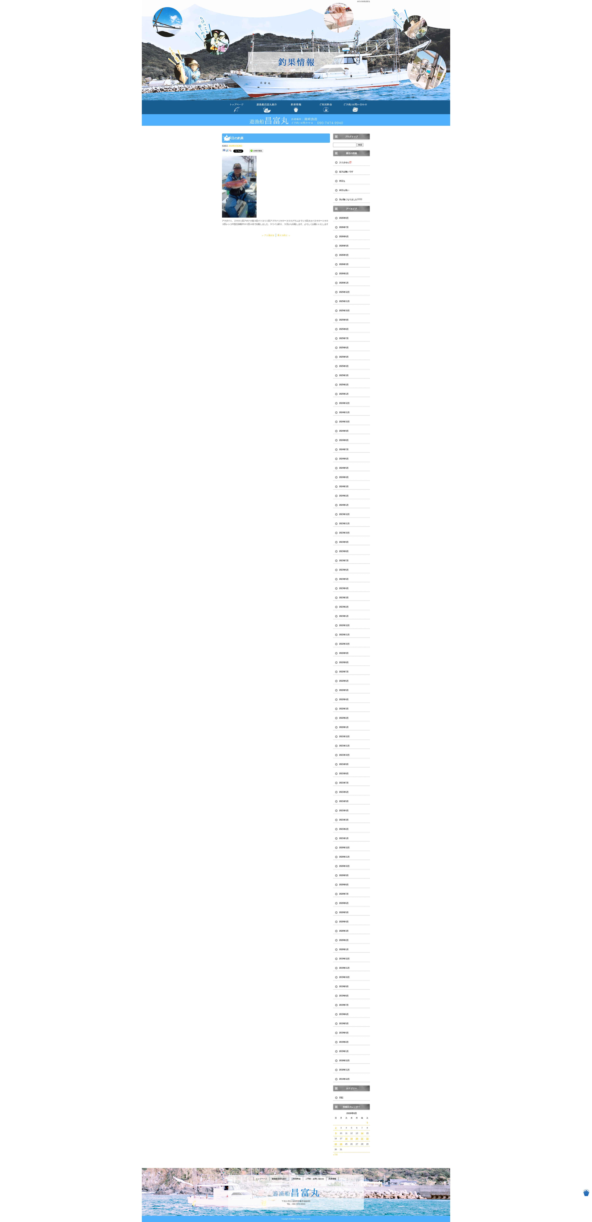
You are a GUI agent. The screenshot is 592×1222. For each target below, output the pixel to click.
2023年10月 (344, 533)
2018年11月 (344, 1070)
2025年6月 (344, 347)
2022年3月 (344, 709)
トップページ (237, 107)
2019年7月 (344, 1005)
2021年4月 (344, 810)
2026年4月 (344, 255)
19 (351, 1139)
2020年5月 (344, 912)
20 (357, 1139)
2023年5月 (344, 579)
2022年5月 (344, 690)
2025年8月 (344, 329)
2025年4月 (344, 366)
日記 (341, 1097)
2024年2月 (344, 496)
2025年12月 (344, 292)
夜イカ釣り (284, 235)
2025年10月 (344, 310)
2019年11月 (344, 968)
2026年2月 (344, 273)
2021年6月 (344, 792)
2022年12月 (344, 625)
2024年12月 (344, 403)
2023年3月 (344, 597)
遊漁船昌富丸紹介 (266, 107)
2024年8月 (344, 440)
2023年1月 (344, 616)
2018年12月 (344, 1060)
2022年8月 (344, 662)
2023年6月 (344, 570)
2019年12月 (344, 959)
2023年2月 (344, 607)
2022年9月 (344, 653)
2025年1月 (344, 394)
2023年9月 (344, 542)
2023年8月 (344, 551)
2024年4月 (344, 477)
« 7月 (335, 1155)
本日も (342, 181)
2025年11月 (344, 301)
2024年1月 (344, 505)
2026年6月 (344, 236)
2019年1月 (344, 1051)
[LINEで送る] (256, 151)
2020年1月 (344, 949)
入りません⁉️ (345, 162)
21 (362, 1139)
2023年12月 (344, 514)
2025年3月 (344, 375)
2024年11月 (344, 412)
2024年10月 (344, 422)
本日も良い (344, 190)
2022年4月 (344, 699)
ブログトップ (351, 136)
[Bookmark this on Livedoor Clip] (227, 151)
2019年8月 (344, 996)
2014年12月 (344, 1079)
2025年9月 (344, 320)
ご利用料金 (325, 107)
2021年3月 (344, 820)
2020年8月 (344, 884)
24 (341, 1144)
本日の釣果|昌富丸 (363, 1)
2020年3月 (344, 931)
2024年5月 (344, 468)
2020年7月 (344, 894)
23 (336, 1144)
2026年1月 (344, 283)
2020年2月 (344, 940)
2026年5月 (344, 246)
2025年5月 (344, 357)
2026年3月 (344, 264)
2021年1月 (344, 838)
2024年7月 (344, 449)
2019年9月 (344, 986)
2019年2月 (344, 1042)
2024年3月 (344, 486)
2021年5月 (344, 801)
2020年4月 (344, 921)
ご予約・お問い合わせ (355, 107)
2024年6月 (344, 459)
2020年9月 (344, 875)
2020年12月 (344, 847)
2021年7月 (344, 783)
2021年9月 (344, 764)
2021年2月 (344, 829)
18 (346, 1139)
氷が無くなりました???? (350, 199)
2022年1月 (344, 727)
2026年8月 (344, 218)
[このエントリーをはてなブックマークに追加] (224, 151)
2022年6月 (344, 681)
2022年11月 (344, 634)
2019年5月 (344, 1023)
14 (362, 1133)
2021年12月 (344, 736)
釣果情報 (296, 107)
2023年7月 (344, 560)
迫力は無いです (346, 172)
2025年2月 (344, 384)
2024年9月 (344, 431)
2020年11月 (344, 857)
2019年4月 (344, 1033)
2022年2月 (344, 718)
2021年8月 (344, 773)
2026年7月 (344, 227)
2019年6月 (344, 1014)
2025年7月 (344, 338)
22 (367, 1139)
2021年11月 (344, 746)
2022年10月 (344, 644)
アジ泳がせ (268, 235)
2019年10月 (344, 977)
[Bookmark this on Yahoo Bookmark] (230, 151)
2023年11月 (344, 523)
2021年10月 (344, 755)
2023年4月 (344, 588)
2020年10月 (344, 866)
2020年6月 (344, 903)
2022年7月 (344, 671)
